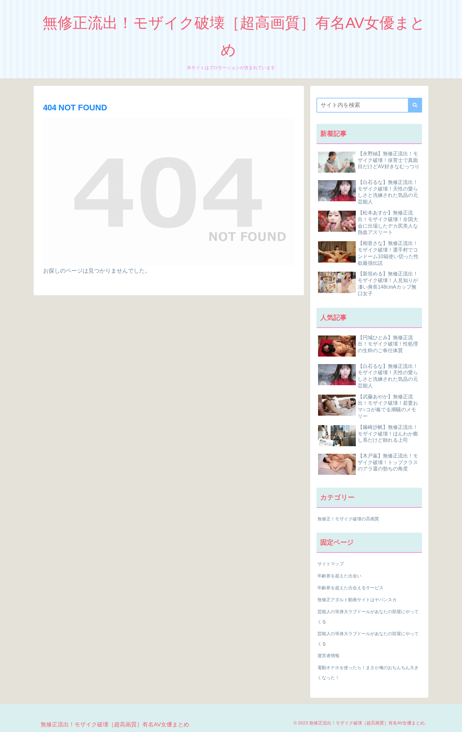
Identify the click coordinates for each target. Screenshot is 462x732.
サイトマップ (330, 563)
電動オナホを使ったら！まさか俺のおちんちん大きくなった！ (368, 672)
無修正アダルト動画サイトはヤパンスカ (357, 599)
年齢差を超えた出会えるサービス (350, 587)
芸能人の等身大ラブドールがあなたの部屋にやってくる (368, 616)
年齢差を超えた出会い (339, 575)
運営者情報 (328, 655)
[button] (415, 105)
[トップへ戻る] (452, 722)
